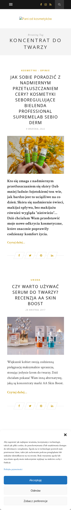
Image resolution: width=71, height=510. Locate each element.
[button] (65, 435)
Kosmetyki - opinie (35, 70)
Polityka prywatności (13, 469)
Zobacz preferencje (36, 501)
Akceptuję (35, 480)
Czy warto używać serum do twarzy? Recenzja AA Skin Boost (35, 295)
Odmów (36, 490)
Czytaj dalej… (16, 242)
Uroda (36, 279)
